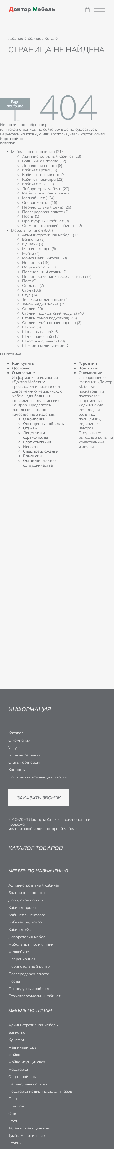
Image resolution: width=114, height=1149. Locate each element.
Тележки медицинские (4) (45, 299)
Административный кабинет (33, 885)
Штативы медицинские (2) (46, 345)
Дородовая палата (25, 900)
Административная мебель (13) (50, 234)
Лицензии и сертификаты (35, 435)
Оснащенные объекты (43, 423)
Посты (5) (30, 216)
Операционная (22, 958)
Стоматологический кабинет (34, 995)
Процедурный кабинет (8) (45, 220)
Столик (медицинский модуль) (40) (53, 313)
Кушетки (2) (32, 244)
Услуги (14, 747)
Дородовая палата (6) (42, 165)
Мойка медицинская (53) (44, 258)
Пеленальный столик (27, 1084)
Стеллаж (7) (33, 285)
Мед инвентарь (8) (39, 248)
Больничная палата (26, 892)
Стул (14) (30, 294)
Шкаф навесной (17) (41, 336)
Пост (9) (29, 280)
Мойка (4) (31, 253)
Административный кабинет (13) (51, 156)
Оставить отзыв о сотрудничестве (39, 463)
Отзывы (30, 428)
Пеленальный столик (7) (44, 271)
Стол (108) (31, 290)
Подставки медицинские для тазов (40, 1091)
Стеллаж (16, 1106)
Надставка (18, 1069)
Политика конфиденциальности (37, 777)
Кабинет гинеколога (26, 914)
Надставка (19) (36, 262)
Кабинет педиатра (25, 922)
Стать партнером (24, 762)
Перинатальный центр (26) (46, 207)
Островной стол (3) (39, 267)
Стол (12, 1113)
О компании (34, 418)
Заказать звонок (39, 797)
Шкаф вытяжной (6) (40, 331)
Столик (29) (32, 308)
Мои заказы (87, 10)
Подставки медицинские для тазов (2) (57, 276)
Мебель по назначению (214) (38, 151)
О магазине (23, 372)
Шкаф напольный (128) (43, 341)
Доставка (21, 368)
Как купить (23, 363)
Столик (14, 1142)
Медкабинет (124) (38, 197)
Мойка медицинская (26, 1061)
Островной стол (22, 1076)
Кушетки (16, 1039)
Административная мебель (33, 1024)
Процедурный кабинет (29, 988)
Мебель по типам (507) (32, 230)
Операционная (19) (39, 202)
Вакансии (32, 455)
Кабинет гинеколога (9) (43, 174)
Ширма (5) (31, 327)
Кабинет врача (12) (39, 170)
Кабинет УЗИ (20, 929)
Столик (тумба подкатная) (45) (49, 318)
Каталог (15, 732)
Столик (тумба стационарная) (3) (51, 322)
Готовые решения (24, 755)
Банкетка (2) (33, 239)
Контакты (88, 368)
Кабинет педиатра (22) (42, 179)
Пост (12, 1098)
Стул (12, 1120)
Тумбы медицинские (26, 1135)
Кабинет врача (22, 907)
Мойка (14, 1054)
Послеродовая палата (28, 973)
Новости (30, 446)
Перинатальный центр (29, 966)
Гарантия (88, 363)
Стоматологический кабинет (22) (52, 225)
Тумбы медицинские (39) (44, 303)
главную (34, 133)
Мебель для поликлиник (30, 944)
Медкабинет (19, 951)
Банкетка (16, 1032)
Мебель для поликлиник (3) (47, 193)
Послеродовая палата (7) (45, 211)
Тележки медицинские (28, 1128)
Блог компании (37, 442)
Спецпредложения (40, 451)
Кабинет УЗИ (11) (38, 184)
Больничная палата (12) (44, 160)
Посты (14, 981)
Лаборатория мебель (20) (45, 188)
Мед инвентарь (22, 1047)
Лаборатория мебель (28, 936)
